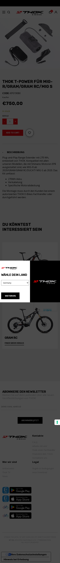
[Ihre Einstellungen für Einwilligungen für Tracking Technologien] (57, 422)
